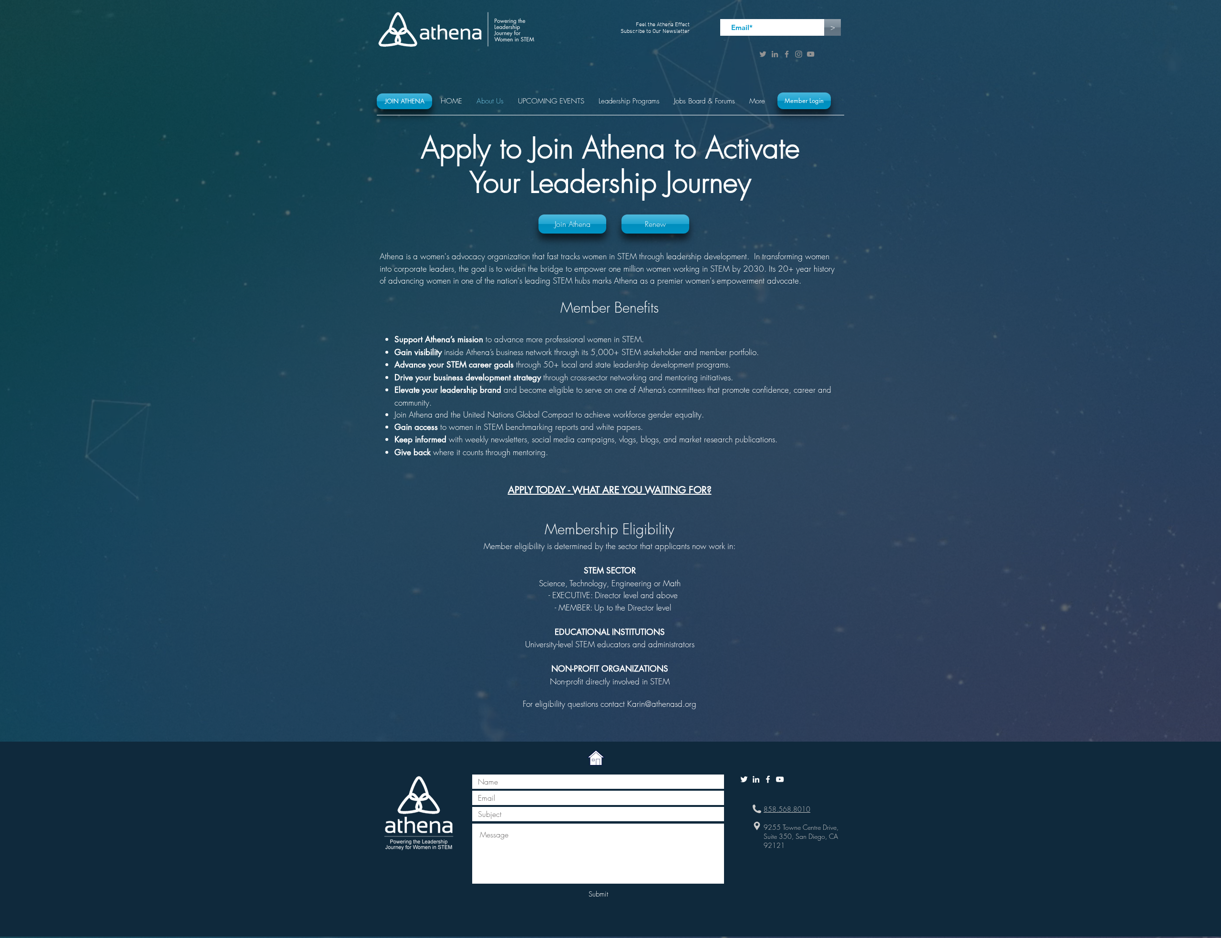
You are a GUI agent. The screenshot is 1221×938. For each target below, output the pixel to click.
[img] (596, 758)
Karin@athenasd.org (661, 703)
